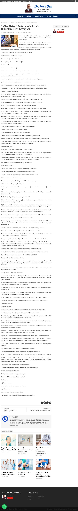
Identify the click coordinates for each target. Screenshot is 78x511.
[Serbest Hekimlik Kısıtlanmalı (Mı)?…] (8, 464)
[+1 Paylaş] (47, 402)
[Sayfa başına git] (75, 509)
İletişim (30, 1)
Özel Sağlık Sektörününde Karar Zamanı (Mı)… (25, 450)
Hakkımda (10, 1)
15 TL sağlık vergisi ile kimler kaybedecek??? (9, 410)
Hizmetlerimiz (17, 1)
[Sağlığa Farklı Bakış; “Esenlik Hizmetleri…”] (8, 440)
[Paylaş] (42, 402)
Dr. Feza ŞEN (6, 32)
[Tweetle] (44, 402)
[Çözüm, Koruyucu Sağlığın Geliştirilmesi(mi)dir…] (43, 464)
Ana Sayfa (3, 1)
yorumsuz (28, 32)
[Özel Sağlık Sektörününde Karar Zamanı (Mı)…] (25, 440)
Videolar (24, 1)
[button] (4, 506)
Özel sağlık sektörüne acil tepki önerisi (40, 409)
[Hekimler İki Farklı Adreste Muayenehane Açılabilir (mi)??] (43, 440)
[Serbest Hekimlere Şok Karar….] (25, 464)
